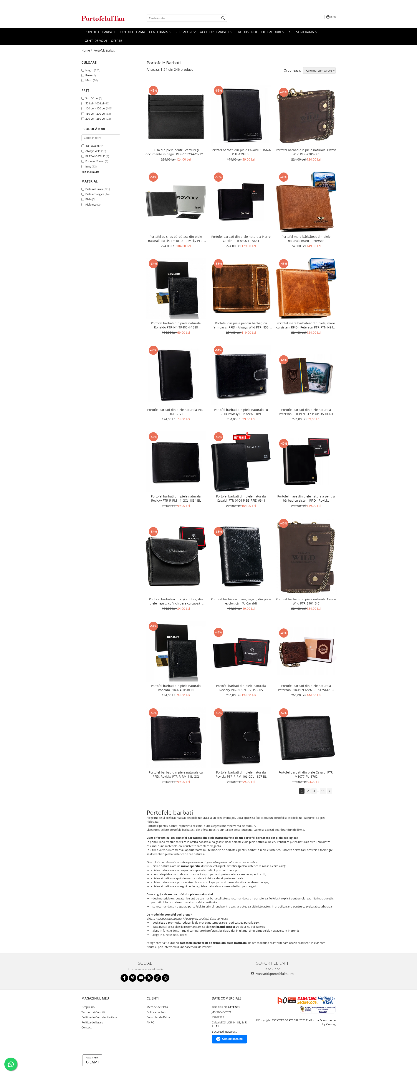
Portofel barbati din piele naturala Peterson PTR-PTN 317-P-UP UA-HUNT (306, 412)
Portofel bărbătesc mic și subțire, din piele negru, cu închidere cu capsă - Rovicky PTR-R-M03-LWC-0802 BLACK (176, 601)
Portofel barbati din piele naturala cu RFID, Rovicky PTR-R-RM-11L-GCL (176, 774)
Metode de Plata (157, 1007)
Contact (86, 1027)
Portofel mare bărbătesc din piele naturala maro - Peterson (306, 238)
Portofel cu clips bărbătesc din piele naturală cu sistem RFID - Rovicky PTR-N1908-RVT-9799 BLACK (176, 238)
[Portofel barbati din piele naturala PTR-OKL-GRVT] (176, 375)
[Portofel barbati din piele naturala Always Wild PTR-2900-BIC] (306, 115)
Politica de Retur (157, 1012)
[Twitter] (149, 978)
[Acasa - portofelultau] (103, 18)
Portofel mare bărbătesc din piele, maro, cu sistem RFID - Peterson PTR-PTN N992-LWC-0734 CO (306, 325)
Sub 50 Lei (91, 98)
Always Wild (93, 151)
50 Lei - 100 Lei (94, 103)
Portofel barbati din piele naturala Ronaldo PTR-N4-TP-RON (176, 688)
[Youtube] (141, 978)
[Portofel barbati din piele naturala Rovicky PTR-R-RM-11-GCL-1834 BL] (176, 461)
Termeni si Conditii (93, 1012)
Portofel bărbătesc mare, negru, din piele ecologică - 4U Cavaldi (241, 601)
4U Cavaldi (92, 146)
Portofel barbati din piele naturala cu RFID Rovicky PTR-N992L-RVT (241, 412)
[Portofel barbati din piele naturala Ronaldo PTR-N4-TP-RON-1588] (176, 288)
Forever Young (94, 161)
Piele (88, 199)
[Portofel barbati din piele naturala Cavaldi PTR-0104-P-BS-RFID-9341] (241, 461)
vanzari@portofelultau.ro (274, 973)
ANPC (150, 1022)
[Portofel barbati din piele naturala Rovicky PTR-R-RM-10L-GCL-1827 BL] (241, 737)
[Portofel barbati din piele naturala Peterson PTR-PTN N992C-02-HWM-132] (306, 651)
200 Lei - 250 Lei (95, 119)
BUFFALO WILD (95, 156)
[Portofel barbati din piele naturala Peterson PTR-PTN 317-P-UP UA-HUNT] (306, 375)
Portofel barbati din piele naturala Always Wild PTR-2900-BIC (306, 152)
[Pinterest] (132, 978)
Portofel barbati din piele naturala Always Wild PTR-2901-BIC (306, 601)
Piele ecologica (94, 194)
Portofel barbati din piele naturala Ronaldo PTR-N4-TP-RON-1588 (176, 325)
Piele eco (91, 204)
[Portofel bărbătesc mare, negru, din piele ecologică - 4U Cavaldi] (241, 556)
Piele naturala (94, 189)
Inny (88, 166)
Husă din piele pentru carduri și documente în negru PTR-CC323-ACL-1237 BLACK (176, 152)
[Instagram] (165, 978)
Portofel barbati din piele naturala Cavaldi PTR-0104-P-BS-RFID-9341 (241, 498)
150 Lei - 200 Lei (95, 114)
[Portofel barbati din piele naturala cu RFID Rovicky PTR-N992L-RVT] (241, 375)
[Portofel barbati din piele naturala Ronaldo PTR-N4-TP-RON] (176, 651)
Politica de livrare (92, 1022)
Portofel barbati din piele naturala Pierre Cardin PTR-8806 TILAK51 (241, 238)
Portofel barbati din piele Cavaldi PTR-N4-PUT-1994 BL (241, 152)
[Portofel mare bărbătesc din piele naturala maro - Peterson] (306, 201)
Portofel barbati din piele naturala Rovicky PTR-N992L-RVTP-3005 (241, 688)
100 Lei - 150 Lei (95, 108)
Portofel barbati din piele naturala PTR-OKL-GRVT (175, 412)
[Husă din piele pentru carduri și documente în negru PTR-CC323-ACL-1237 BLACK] (176, 115)
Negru (89, 70)
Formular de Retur (158, 1017)
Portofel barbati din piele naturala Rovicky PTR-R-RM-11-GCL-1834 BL (176, 498)
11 (323, 791)
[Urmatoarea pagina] (329, 791)
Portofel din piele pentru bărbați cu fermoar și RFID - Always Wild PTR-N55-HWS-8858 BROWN (241, 325)
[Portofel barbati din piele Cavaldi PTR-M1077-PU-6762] (306, 737)
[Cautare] (223, 18)
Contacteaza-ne (232, 1038)
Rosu (88, 75)
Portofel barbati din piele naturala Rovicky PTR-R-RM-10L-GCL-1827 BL (240, 774)
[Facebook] (124, 978)
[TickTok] (157, 978)
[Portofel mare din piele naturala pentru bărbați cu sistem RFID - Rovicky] (306, 461)
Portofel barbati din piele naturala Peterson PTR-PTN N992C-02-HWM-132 (306, 688)
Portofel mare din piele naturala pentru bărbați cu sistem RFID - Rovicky (306, 498)
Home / (87, 50)
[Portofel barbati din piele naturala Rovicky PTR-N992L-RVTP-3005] (241, 651)
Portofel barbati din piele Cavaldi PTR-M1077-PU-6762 (306, 774)
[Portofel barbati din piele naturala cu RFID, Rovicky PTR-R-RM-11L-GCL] (176, 737)
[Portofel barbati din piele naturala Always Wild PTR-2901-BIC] (306, 556)
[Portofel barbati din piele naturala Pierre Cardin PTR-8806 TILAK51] (241, 201)
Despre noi (88, 1007)
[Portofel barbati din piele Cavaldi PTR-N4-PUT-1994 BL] (241, 115)
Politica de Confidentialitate (99, 1017)
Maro (88, 80)
